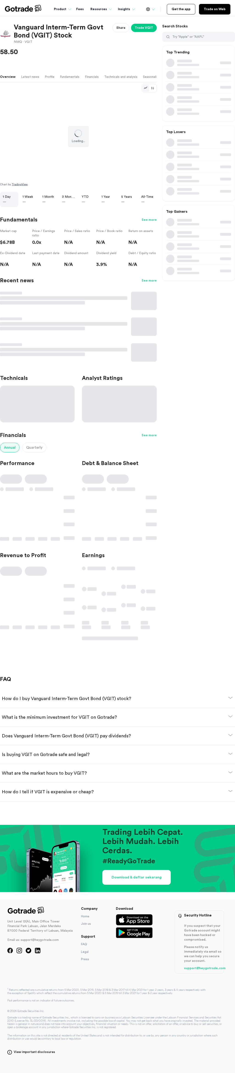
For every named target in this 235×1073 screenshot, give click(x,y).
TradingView (20, 184)
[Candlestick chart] (152, 88)
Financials (92, 77)
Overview (8, 77)
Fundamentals (69, 77)
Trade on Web (215, 9)
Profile (49, 77)
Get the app (181, 9)
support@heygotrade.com (205, 968)
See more (149, 219)
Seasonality (151, 77)
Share (120, 27)
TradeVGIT (144, 27)
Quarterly (34, 447)
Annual (10, 447)
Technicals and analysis (120, 77)
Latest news (30, 77)
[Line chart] (145, 88)
